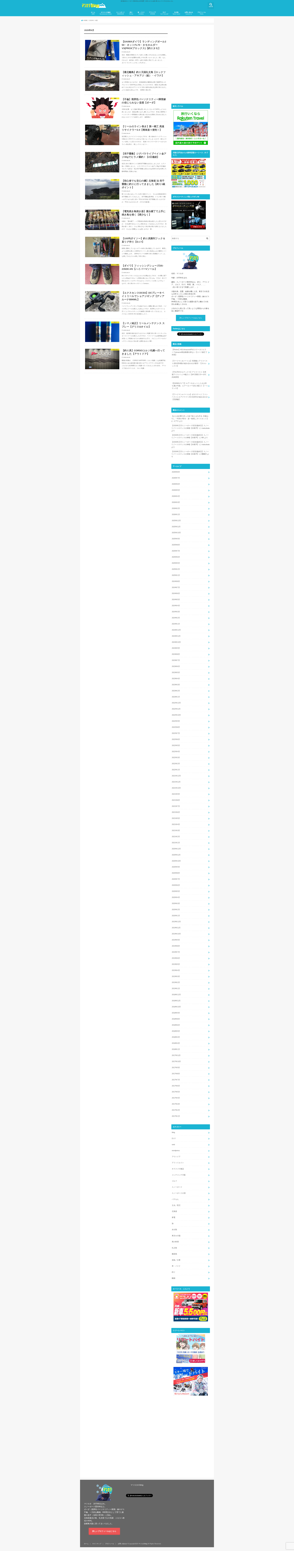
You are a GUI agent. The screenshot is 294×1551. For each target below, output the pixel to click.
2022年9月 (176, 721)
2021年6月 (176, 812)
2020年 (91, 20)
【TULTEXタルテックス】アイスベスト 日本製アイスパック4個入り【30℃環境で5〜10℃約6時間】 (189, 374)
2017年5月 (176, 1092)
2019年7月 (176, 952)
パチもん (175, 1199)
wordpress (176, 1150)
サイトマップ (96, 1544)
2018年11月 (176, 1001)
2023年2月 (176, 691)
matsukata (205, 428)
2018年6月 (176, 1025)
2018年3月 (176, 1043)
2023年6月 (176, 666)
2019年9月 (176, 940)
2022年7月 (176, 733)
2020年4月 (176, 897)
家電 (173, 1217)
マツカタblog (142, 1544)
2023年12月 (176, 630)
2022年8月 (176, 727)
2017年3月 (176, 1104)
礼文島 (176, 13)
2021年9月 (176, 794)
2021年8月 (176, 800)
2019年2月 (176, 982)
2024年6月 (176, 593)
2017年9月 (176, 1067)
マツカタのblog (137, 1485)
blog (173, 1132)
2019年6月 (176, 958)
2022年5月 (176, 745)
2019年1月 (176, 988)
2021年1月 (176, 843)
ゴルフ (174, 1181)
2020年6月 (176, 885)
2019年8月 (176, 946)
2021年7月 (176, 806)
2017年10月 (176, 1061)
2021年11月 (176, 782)
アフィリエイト (178, 1163)
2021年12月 (176, 776)
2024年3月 (176, 612)
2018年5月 (176, 1031)
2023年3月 (176, 685)
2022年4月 (176, 751)
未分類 (174, 1230)
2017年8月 (176, 1074)
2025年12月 (176, 520)
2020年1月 (176, 916)
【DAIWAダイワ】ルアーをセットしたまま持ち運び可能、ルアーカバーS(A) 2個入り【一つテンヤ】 (190, 385)
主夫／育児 (176, 1205)
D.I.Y (164, 13)
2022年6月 (176, 739)
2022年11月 (176, 709)
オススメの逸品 (106, 13)
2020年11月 (176, 855)
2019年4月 (176, 970)
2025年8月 (176, 545)
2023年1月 (176, 697)
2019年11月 (176, 928)
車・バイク (141, 13)
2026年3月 (176, 502)
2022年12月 (176, 703)
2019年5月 (176, 964)
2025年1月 (176, 575)
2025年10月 (176, 533)
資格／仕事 (176, 1260)
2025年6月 (176, 557)
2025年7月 (176, 551)
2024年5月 (176, 599)
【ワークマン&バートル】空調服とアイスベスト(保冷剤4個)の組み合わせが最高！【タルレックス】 (189, 363)
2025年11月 (176, 527)
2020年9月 (176, 867)
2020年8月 (176, 873)
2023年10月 (176, 642)
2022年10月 (176, 715)
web (173, 1144)
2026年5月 (176, 490)
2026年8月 (176, 472)
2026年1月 (176, 514)
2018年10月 (176, 1007)
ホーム (93, 13)
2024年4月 (176, 606)
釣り (131, 13)
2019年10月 (176, 934)
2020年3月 (176, 903)
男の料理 (175, 1242)
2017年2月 (176, 1110)
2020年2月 (176, 909)
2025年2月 (176, 569)
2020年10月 (176, 861)
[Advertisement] (190, 63)
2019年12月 (176, 922)
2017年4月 (176, 1098)
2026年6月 (176, 484)
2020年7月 (176, 879)
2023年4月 (176, 678)
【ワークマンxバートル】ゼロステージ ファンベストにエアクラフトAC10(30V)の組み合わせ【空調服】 (190, 396)
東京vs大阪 (176, 1236)
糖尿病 (174, 1254)
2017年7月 (176, 1080)
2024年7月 (176, 587)
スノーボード (120, 13)
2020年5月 (176, 891)
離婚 (173, 1278)
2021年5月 (176, 818)
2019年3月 (176, 976)
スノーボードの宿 (179, 1193)
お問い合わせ (189, 13)
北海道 (174, 1211)
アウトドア (152, 13)
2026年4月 (176, 496)
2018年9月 (176, 1013)
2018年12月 (176, 995)
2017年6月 (176, 1086)
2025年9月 (176, 539)
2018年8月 (176, 1019)
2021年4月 (176, 824)
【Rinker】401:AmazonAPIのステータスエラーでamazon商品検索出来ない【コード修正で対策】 (189, 352)
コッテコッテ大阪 (179, 1175)
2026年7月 (176, 478)
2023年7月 (176, 660)
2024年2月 (176, 618)
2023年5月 (176, 672)
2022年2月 (176, 764)
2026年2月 (176, 508)
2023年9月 (176, 648)
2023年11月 (176, 636)
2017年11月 (176, 1055)
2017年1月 (176, 1116)
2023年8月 (176, 654)
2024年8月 (176, 581)
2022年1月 (176, 770)
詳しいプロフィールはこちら (191, 318)
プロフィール (201, 13)
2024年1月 (176, 624)
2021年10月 (176, 788)
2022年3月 (176, 757)
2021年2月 (176, 836)
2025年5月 (176, 563)
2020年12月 (176, 849)
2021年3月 (176, 830)
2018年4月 (176, 1037)
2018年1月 (176, 1049)
